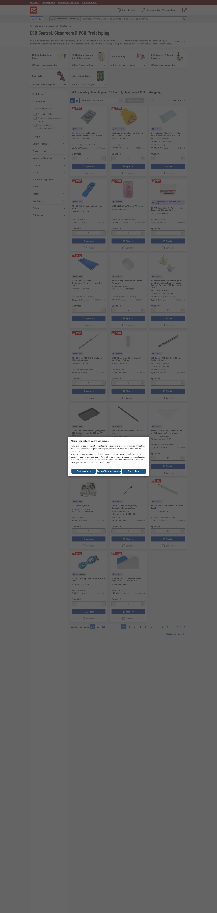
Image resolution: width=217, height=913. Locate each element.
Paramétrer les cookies (109, 471)
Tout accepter (83, 471)
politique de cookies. (102, 462)
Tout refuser (134, 471)
